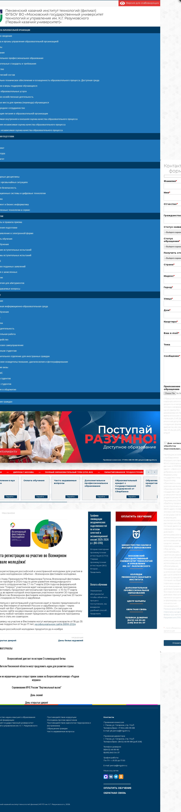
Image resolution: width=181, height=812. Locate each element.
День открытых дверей (36, 702)
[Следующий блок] (154, 472)
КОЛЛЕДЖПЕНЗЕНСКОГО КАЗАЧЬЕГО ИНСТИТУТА (136, 577)
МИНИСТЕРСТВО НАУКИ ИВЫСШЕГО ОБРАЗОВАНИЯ (136, 546)
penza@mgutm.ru (118, 765)
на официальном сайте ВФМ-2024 (55, 624)
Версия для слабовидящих (142, 3)
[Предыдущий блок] (148, 472)
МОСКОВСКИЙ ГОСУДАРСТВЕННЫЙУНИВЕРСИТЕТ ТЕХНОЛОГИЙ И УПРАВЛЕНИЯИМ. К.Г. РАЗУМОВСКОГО (136, 561)
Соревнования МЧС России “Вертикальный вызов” (36, 687)
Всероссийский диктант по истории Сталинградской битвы (36, 658)
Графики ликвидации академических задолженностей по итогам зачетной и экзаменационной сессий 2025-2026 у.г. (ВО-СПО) (99, 529)
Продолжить (95, 572)
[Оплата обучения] (99, 580)
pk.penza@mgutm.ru (148, 460)
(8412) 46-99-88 (125, 741)
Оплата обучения (98, 584)
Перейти (10, 497)
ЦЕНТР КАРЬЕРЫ (136, 601)
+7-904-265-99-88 (129, 460)
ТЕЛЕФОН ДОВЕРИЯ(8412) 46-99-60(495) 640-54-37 (136, 620)
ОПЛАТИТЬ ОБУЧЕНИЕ (117, 788)
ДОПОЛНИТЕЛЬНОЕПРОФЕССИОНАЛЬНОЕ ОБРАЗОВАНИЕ (136, 590)
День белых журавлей (70, 640)
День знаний (36, 695)
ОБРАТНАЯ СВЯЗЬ (136, 609)
